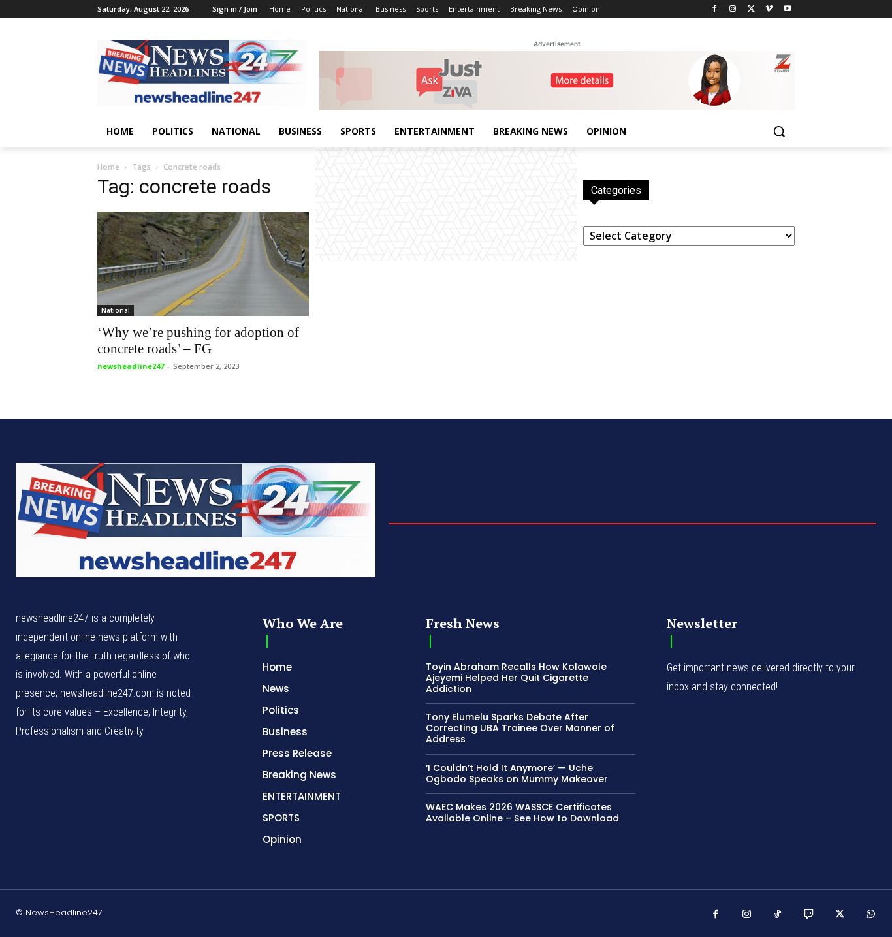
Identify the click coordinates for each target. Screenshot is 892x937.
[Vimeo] (768, 9)
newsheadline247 (130, 366)
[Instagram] (733, 9)
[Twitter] (751, 9)
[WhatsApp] (871, 914)
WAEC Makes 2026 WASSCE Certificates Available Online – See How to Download (522, 813)
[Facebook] (714, 9)
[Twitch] (809, 914)
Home (108, 166)
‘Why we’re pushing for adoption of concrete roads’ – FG (198, 341)
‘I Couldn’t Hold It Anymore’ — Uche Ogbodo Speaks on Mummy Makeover (517, 773)
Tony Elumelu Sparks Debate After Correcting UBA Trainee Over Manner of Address (520, 728)
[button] (779, 131)
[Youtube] (787, 9)
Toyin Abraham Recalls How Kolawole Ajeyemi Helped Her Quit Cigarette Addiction (516, 677)
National (115, 310)
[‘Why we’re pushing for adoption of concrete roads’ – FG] (203, 264)
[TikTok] (777, 914)
